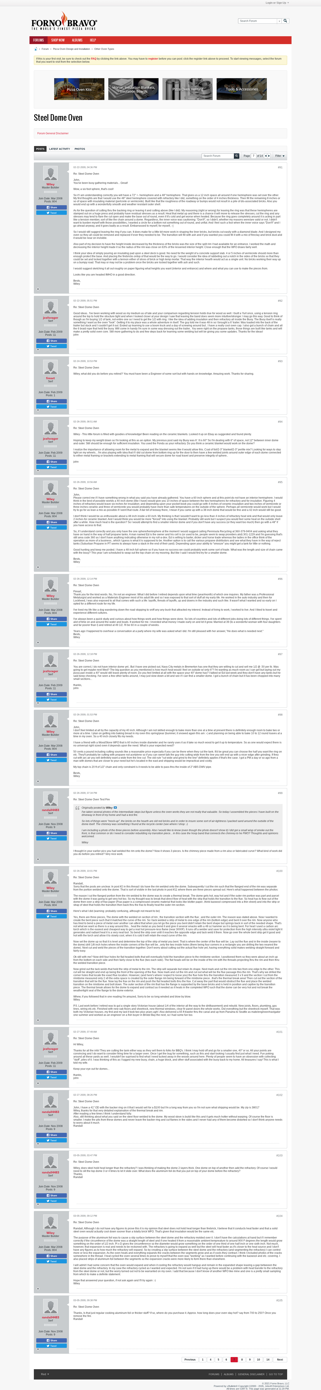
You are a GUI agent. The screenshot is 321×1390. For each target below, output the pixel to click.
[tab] (40, 149)
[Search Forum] (285, 21)
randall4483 (50, 810)
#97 (280, 654)
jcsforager (50, 317)
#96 (280, 578)
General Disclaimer (251, 1374)
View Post (115, 807)
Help (93, 40)
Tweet (53, 212)
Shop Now (58, 40)
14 (267, 1359)
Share (53, 207)
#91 (280, 167)
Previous (190, 1359)
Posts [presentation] (40, 149)
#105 (279, 1300)
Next (280, 1359)
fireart (50, 378)
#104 (279, 1216)
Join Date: (44, 198)
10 (258, 1359)
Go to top (276, 1374)
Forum (45, 49)
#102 (279, 1095)
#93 (280, 361)
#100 (279, 871)
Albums (77, 40)
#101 (279, 1031)
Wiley (51, 184)
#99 (280, 793)
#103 (279, 1155)
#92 (280, 300)
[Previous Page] (265, 155)
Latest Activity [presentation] (59, 149)
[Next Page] (268, 155)
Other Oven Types (104, 49)
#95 (280, 482)
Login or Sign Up (276, 2)
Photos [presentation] (80, 149)
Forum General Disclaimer (53, 133)
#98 (280, 714)
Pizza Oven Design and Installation (71, 49)
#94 (280, 421)
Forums (38, 40)
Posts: (48, 201)
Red (44, 1374)
